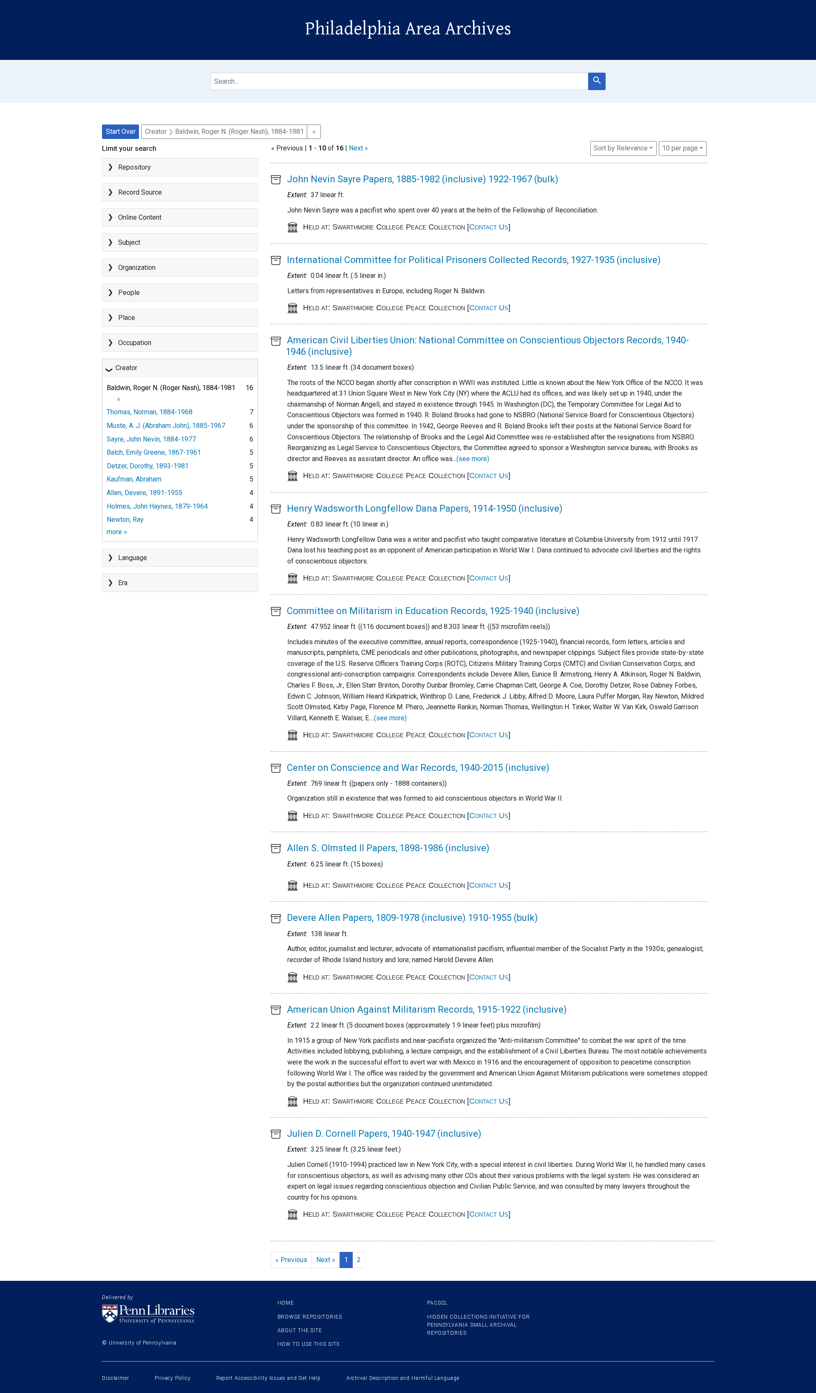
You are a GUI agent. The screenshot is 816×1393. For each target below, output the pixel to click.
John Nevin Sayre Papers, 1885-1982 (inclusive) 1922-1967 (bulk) (422, 179)
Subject (129, 242)
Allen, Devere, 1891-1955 (144, 493)
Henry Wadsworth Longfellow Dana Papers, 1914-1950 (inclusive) (425, 508)
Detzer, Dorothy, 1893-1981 (148, 466)
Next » (358, 148)
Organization (137, 267)
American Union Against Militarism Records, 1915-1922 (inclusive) (427, 1009)
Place (126, 318)
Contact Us (488, 227)
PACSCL (437, 1303)
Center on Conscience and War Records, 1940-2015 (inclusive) (418, 767)
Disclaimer (115, 1378)
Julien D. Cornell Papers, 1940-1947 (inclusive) (384, 1133)
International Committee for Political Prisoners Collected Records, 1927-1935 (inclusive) (474, 260)
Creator (126, 368)
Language (132, 558)
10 (680, 148)
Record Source (140, 192)
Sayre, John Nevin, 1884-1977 (151, 439)
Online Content (140, 217)
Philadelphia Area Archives (408, 29)
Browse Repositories (310, 1317)
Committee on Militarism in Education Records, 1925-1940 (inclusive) (433, 611)
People (129, 293)
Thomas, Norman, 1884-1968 (150, 412)
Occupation (134, 343)
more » (117, 532)
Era (123, 583)
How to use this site (309, 1344)
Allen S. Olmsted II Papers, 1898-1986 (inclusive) (388, 848)
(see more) (472, 459)
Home (286, 1303)
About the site (300, 1331)
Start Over (121, 131)
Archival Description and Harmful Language (402, 1378)
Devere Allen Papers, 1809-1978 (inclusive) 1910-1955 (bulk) (412, 917)
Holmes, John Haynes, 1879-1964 (157, 506)
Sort (621, 148)
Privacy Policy (173, 1378)
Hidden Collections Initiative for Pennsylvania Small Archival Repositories (478, 1325)
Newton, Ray (125, 519)
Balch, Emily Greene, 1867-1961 (154, 452)
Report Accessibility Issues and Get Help (268, 1378)
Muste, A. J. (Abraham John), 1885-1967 (166, 426)
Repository (134, 167)
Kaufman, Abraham (134, 479)
